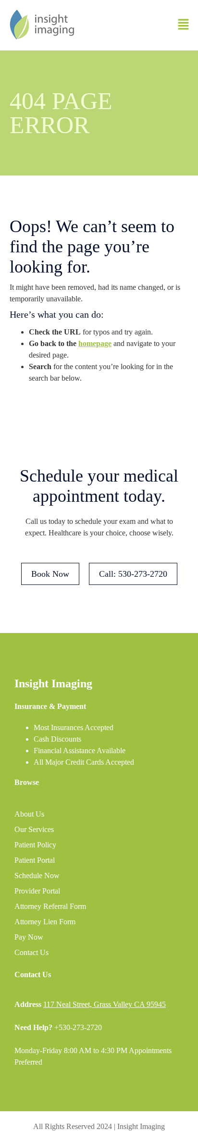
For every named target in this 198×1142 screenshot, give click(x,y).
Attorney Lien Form (44, 922)
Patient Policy (35, 845)
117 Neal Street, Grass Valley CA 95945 (104, 1004)
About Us (29, 814)
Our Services (34, 829)
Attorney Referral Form (50, 906)
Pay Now (28, 937)
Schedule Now (37, 875)
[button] (183, 25)
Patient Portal (34, 860)
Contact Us (31, 952)
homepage (94, 343)
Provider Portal (37, 891)
